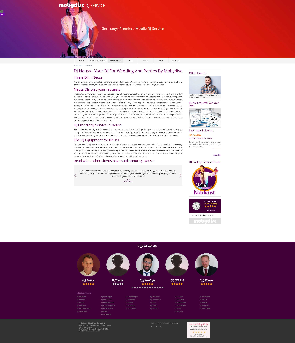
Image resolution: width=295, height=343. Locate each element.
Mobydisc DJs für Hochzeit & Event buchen (164, 323)
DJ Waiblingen (180, 305)
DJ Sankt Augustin (108, 305)
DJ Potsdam (81, 296)
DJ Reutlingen (106, 296)
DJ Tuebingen (155, 299)
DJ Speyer (129, 302)
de (1, 11)
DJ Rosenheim (106, 299)
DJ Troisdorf (155, 296)
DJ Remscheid (82, 311)
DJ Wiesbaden (205, 296)
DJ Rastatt (80, 302)
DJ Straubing (131, 308)
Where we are (115, 60)
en (2, 14)
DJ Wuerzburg (205, 308)
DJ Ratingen (81, 305)
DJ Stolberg (130, 305)
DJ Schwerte (106, 314)
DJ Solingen (130, 299)
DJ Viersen (179, 296)
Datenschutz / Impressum (159, 327)
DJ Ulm (153, 302)
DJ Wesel (178, 308)
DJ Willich (203, 299)
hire (130, 60)
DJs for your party (98, 60)
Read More (217, 155)
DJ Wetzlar (179, 311)
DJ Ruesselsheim (107, 302)
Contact (176, 60)
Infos (160, 60)
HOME (81, 60)
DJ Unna (153, 305)
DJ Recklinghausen (84, 308)
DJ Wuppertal (205, 305)
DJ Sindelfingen (132, 296)
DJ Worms (203, 302)
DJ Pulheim (81, 299)
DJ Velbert (154, 308)
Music (145, 60)
